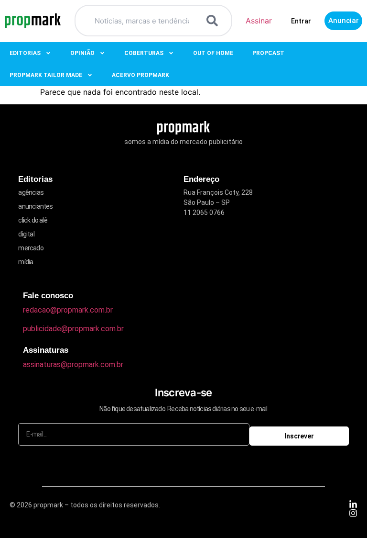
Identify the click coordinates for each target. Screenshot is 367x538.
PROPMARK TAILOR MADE (46, 75)
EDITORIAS (25, 53)
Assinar (259, 20)
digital (26, 234)
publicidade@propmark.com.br (73, 328)
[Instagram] (353, 513)
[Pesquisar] (214, 20)
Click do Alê (32, 220)
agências (30, 192)
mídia (25, 262)
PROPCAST (268, 53)
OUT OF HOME (213, 53)
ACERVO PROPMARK (140, 75)
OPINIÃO (82, 53)
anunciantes (35, 206)
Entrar (301, 21)
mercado (30, 248)
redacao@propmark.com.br (68, 309)
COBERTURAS (143, 53)
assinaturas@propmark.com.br (73, 364)
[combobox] (141, 20)
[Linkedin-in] (353, 504)
